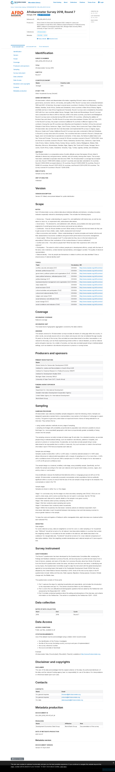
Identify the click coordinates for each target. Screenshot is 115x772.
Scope (15, 59)
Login (102, 2)
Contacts (16, 87)
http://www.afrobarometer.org (90, 654)
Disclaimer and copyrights (21, 84)
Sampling (16, 69)
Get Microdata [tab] (44, 46)
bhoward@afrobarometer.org (71, 694)
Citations (82, 2)
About (65, 2)
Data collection (18, 76)
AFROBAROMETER (31, 7)
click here (63, 767)
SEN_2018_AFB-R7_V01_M (43, 7)
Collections (73, 2)
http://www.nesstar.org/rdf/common (91, 268)
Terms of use (91, 2)
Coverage (16, 62)
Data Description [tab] (31, 46)
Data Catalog (57, 2)
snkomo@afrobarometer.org (71, 697)
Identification (17, 51)
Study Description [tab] (17, 47)
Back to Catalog (18, 759)
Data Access (17, 80)
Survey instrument (19, 73)
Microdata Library (34, 2)
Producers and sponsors (21, 66)
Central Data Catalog (20, 7)
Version (15, 55)
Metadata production (20, 91)
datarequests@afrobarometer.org (72, 700)
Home (12, 7)
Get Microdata (44, 15)
